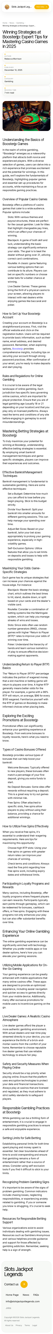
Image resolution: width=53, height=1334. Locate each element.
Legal (34, 1325)
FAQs (36, 1294)
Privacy (19, 1325)
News (12, 23)
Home (5, 23)
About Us (9, 1325)
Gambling (20, 23)
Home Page (12, 1294)
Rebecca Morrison (13, 59)
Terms (27, 1325)
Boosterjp (17, 348)
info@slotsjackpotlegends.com (23, 1301)
